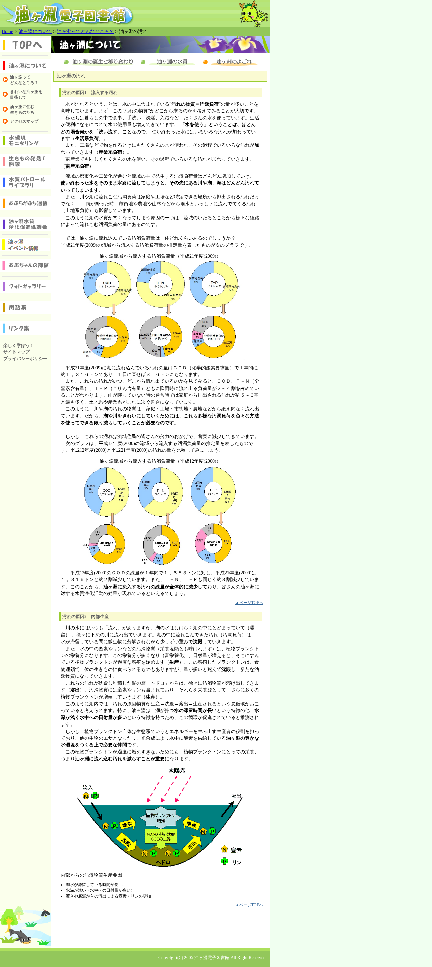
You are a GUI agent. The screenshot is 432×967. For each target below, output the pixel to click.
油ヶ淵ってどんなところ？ (85, 31)
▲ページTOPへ (249, 603)
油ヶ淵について (35, 31)
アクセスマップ (24, 121)
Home (7, 31)
